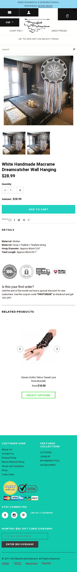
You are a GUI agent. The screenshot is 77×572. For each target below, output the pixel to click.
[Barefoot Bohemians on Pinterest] (23, 515)
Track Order (8, 474)
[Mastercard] (31, 563)
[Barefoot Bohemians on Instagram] (14, 515)
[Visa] (5, 563)
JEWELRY (45, 456)
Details (8, 229)
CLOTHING (46, 452)
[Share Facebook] (14, 219)
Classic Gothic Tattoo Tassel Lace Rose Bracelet (38, 379)
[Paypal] (46, 563)
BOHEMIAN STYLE (50, 460)
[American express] (17, 563)
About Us (7, 449)
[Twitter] (19, 219)
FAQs (5, 470)
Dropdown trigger (29, 12)
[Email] (10, 219)
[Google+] (29, 219)
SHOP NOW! (45, 5)
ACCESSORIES (48, 465)
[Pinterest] (24, 219)
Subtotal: (7, 199)
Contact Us (8, 453)
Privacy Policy (9, 457)
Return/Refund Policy (13, 462)
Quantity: (7, 184)
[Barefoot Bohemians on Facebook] (5, 515)
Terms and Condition (13, 466)
